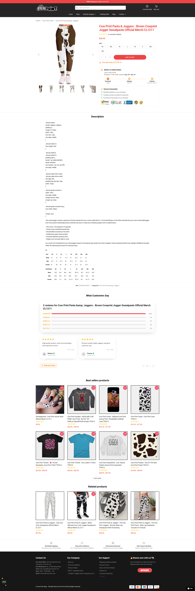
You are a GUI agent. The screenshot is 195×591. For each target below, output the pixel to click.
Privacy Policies (73, 568)
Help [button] (191, 588)
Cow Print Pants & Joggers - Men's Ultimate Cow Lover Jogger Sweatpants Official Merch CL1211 (81, 525)
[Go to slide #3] (62, 89)
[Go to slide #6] (93, 89)
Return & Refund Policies (107, 568)
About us (71, 562)
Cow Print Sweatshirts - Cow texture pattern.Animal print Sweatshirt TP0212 (112, 465)
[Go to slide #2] (51, 89)
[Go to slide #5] (83, 89)
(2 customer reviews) (114, 34)
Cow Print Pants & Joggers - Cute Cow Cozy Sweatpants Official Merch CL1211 (49, 525)
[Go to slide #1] (41, 89)
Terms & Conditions (74, 565)
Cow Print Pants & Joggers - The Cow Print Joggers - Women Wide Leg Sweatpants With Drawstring (112, 525)
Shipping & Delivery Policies (107, 562)
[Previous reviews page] (143, 366)
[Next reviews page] (153, 366)
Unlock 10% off (4, 582)
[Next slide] (93, 54)
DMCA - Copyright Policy (75, 570)
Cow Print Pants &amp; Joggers (67, 21)
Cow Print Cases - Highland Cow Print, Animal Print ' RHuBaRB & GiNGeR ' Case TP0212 (112, 419)
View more (97, 478)
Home (38, 21)
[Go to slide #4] (72, 89)
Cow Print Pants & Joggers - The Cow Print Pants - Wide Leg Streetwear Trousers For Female (144, 525)
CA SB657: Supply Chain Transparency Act (81, 573)
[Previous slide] (39, 54)
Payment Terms (104, 565)
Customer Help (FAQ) (106, 573)
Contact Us (102, 570)
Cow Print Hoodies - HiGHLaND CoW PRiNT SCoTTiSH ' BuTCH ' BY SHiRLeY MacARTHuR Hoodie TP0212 (81, 419)
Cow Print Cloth (47, 21)
